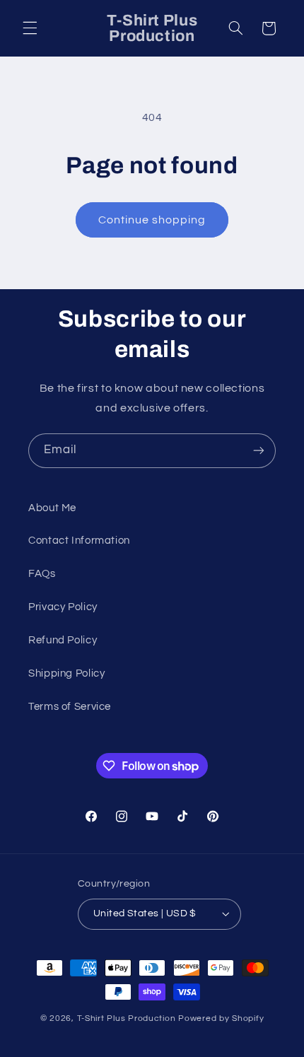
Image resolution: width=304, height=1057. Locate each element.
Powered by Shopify (221, 1018)
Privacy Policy (63, 607)
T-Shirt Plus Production (128, 1018)
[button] (29, 28)
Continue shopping (152, 220)
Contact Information (79, 540)
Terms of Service (69, 706)
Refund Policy (62, 640)
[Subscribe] (258, 450)
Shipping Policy (66, 673)
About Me (52, 508)
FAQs (42, 573)
